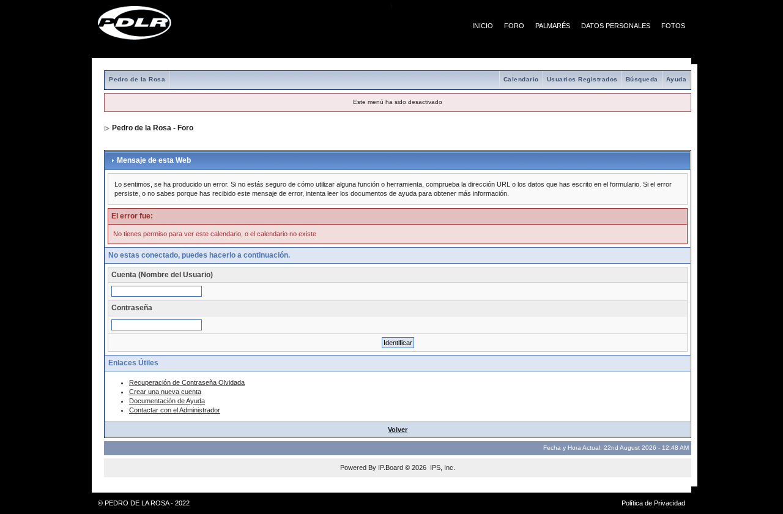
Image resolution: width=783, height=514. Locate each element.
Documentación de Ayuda (167, 400)
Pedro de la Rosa (137, 79)
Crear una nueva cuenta (165, 391)
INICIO (482, 25)
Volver (397, 429)
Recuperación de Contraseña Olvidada (187, 382)
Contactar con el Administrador (174, 410)
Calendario (521, 79)
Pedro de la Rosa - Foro (152, 128)
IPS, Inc (441, 467)
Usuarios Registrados (582, 79)
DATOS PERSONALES (615, 25)
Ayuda (676, 79)
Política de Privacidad (653, 503)
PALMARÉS (552, 25)
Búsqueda (642, 79)
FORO (514, 25)
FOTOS (673, 25)
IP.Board (390, 467)
